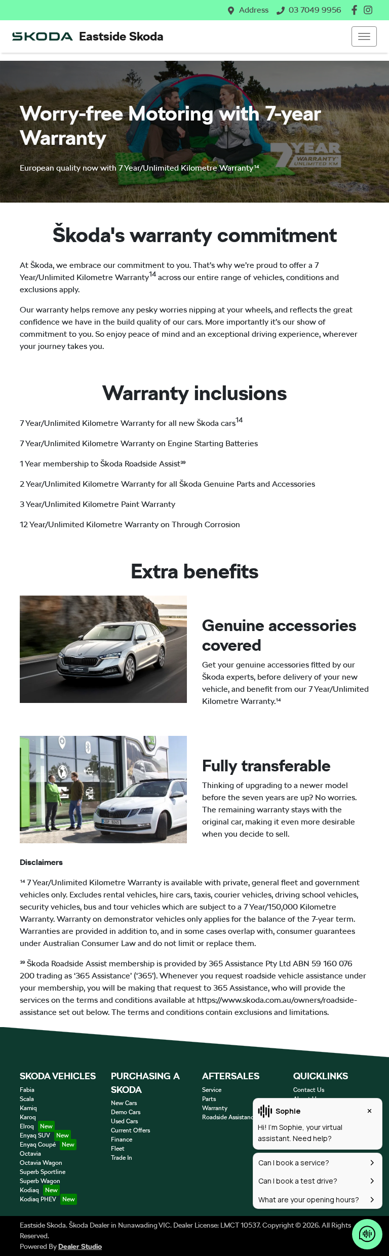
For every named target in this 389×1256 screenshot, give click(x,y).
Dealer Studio (80, 1246)
